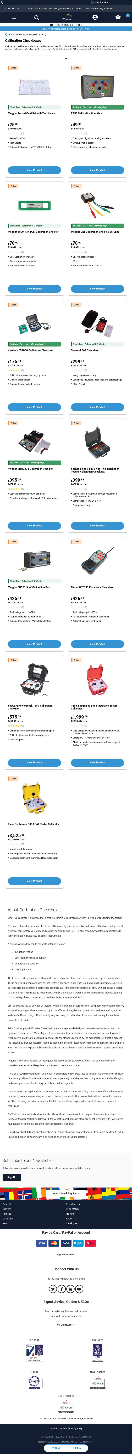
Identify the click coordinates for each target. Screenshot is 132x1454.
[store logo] (66, 18)
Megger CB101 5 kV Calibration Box (29, 587)
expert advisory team (31, 1136)
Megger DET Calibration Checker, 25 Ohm (95, 231)
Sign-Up (11, 1177)
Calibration (8, 1218)
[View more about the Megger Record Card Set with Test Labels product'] (34, 87)
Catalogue (71, 1223)
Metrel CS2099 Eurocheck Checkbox (92, 587)
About (69, 1218)
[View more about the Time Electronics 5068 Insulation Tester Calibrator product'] (97, 679)
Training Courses (69, 25)
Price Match (72, 1209)
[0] (118, 17)
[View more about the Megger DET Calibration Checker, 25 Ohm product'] (97, 206)
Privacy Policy (75, 1428)
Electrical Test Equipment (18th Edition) (27, 34)
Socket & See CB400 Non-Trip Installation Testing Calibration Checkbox (95, 470)
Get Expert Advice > (66, 1325)
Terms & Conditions (59, 1428)
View (87, 28)
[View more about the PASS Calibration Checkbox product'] (97, 87)
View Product (34, 170)
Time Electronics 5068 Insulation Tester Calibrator (94, 707)
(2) (22, 726)
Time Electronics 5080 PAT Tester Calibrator (33, 824)
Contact (7, 1204)
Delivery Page (76, 1418)
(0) (22, 133)
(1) (22, 370)
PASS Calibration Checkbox (86, 113)
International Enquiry (64, 1193)
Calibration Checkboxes (36, 55)
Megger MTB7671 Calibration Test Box (30, 468)
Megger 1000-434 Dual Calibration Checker (33, 231)
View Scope (97, 1360)
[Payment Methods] (66, 1246)
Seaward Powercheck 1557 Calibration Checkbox (30, 707)
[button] (99, 2)
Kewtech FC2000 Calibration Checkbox (30, 350)
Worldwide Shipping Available (98, 8)
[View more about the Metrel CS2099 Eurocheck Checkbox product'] (97, 561)
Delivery (7, 1209)
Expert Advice (73, 1204)
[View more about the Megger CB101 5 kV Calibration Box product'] (34, 561)
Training (70, 1213)
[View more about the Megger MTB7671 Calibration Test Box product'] (34, 443)
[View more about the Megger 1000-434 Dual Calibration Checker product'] (34, 206)
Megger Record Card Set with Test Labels (32, 113)
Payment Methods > (66, 1254)
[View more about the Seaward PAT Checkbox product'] (97, 324)
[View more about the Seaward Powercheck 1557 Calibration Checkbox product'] (34, 679)
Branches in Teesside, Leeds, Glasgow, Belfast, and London (54, 8)
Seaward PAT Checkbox (84, 350)
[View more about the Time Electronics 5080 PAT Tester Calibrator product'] (34, 798)
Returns (7, 1213)
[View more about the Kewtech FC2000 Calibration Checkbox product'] (34, 324)
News (6, 1223)
